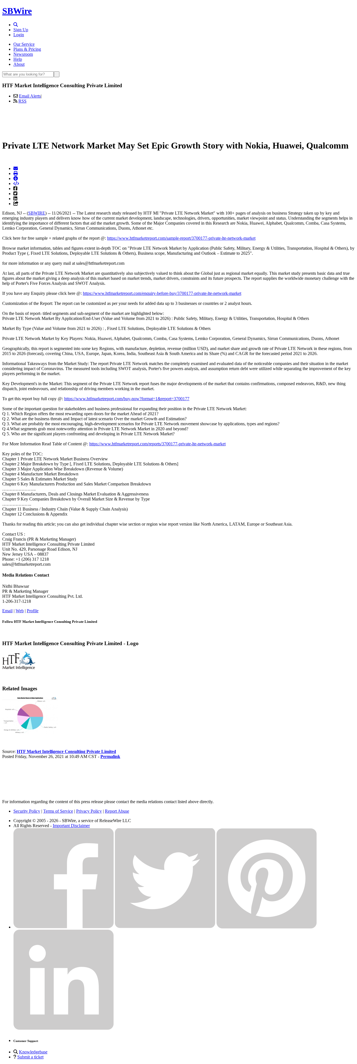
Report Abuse (117, 811)
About (19, 64)
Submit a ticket (30, 1057)
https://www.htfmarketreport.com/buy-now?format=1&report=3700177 (126, 398)
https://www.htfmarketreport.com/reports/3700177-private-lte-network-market (157, 443)
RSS (22, 101)
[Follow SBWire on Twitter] (165, 927)
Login (18, 34)
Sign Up (20, 29)
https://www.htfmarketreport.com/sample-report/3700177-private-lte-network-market (181, 238)
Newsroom (23, 54)
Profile (32, 610)
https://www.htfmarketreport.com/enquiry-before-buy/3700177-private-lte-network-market (162, 293)
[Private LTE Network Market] (30, 732)
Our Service (24, 44)
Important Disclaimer (71, 825)
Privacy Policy (89, 811)
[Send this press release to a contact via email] (15, 168)
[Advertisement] (178, 120)
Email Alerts (30, 96)
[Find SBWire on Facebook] (63, 927)
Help (17, 59)
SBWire (17, 11)
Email (7, 610)
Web (20, 610)
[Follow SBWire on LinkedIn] (63, 1028)
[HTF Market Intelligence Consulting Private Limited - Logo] (18, 668)
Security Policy (26, 811)
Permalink (110, 756)
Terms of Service (58, 811)
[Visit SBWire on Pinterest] (266, 927)
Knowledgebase (33, 1052)
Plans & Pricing (27, 49)
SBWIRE (36, 213)
